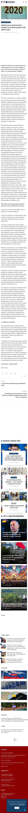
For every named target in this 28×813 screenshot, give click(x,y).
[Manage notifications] (25, 810)
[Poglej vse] (14, 675)
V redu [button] (16, 807)
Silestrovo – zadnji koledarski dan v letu (13, 582)
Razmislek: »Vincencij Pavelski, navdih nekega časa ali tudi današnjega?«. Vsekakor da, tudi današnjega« (16, 640)
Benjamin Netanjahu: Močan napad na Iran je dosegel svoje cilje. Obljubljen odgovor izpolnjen (13, 534)
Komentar (13, 477)
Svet (4, 521)
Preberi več (22, 804)
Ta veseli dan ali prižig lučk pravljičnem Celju (13, 384)
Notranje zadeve (7, 544)
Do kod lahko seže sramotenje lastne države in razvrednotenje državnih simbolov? (12, 557)
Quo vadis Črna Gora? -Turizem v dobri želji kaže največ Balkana (13, 605)
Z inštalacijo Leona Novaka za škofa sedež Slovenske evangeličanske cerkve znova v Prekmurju (14, 395)
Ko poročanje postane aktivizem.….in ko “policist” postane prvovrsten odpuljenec (14, 482)
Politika (14, 503)
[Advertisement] (14, 49)
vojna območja (14, 453)
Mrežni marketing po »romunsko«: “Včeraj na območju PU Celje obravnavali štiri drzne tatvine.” (15, 660)
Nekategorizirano (6, 22)
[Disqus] (14, 420)
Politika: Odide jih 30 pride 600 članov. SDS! (14, 507)
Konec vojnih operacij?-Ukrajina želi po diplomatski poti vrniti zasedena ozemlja (14, 458)
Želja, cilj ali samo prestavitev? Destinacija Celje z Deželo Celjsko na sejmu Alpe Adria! (16, 654)
